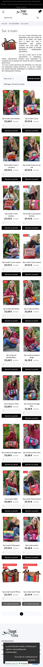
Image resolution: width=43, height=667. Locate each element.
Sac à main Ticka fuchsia (32, 499)
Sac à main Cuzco (31, 118)
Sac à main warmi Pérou (11, 592)
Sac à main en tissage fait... (32, 405)
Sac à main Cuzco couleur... (11, 214)
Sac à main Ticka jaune (11, 545)
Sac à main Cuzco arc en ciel (32, 166)
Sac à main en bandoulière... (11, 356)
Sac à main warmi (31, 545)
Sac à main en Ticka (11, 404)
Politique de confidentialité (26, 657)
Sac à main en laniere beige (31, 356)
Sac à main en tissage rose (11, 452)
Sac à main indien (11, 499)
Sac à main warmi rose (31, 592)
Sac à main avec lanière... (11, 118)
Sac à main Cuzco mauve (11, 262)
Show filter (34, 78)
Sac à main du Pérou (31, 309)
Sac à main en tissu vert (31, 452)
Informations (7, 641)
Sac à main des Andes (11, 309)
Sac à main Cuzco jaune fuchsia (31, 214)
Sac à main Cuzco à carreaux (11, 166)
